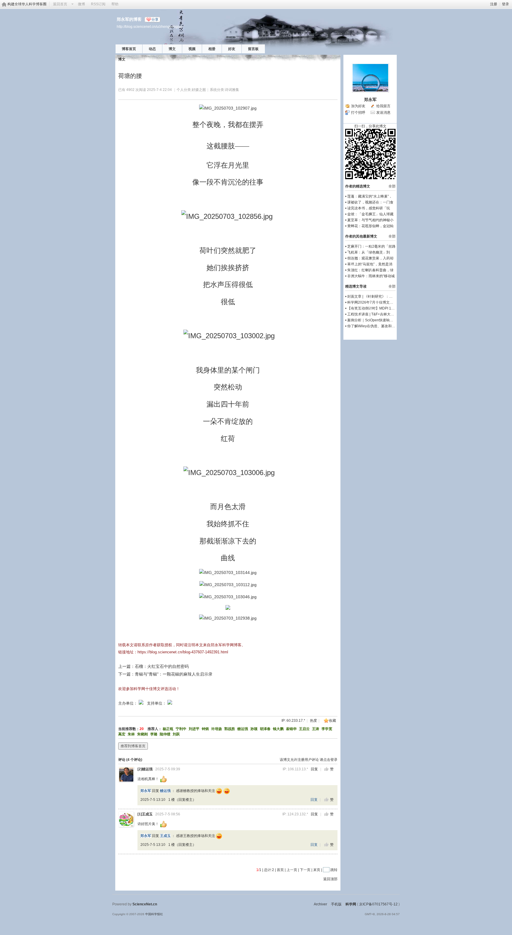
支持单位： (157, 703)
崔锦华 (291, 729)
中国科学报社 (154, 914)
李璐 (153, 734)
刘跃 (176, 734)
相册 (211, 49)
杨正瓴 (168, 729)
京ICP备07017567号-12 (378, 904)
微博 (81, 4)
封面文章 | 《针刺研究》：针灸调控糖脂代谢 (382, 296)
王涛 (315, 729)
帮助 (115, 4)
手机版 (336, 904)
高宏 (121, 734)
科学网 (350, 904)
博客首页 (129, 49)
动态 (152, 49)
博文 (172, 49)
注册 (493, 4)
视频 (192, 49)
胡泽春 (265, 729)
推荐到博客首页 (133, 746)
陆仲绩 (165, 734)
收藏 (332, 721)
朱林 (131, 734)
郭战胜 (229, 729)
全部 (392, 186)
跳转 (333, 870)
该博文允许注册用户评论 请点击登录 (308, 760)
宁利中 (181, 729)
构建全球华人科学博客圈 (27, 4)
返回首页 (60, 4)
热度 (313, 721)
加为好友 (358, 106)
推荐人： (155, 729)
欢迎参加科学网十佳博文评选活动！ (149, 689)
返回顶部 (330, 879)
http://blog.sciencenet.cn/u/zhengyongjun (150, 26)
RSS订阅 (98, 4)
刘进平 (194, 729)
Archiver (320, 904)
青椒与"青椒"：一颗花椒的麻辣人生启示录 (173, 674)
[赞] (326, 769)
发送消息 (383, 112)
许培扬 (216, 729)
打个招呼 (358, 112)
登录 (505, 4)
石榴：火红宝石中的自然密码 (162, 666)
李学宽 (326, 729)
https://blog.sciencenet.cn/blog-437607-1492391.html (182, 652)
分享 (155, 19)
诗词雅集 (232, 90)
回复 (314, 769)
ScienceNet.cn (144, 904)
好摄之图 (199, 90)
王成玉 (147, 814)
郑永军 (145, 791)
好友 (231, 49)
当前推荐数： (129, 729)
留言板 (253, 49)
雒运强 (242, 729)
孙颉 (253, 729)
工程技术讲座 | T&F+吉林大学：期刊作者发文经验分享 (390, 314)
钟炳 (205, 729)
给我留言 (383, 106)
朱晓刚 (142, 734)
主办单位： (127, 703)
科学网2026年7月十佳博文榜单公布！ (377, 302)
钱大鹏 (278, 729)
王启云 (304, 729)
